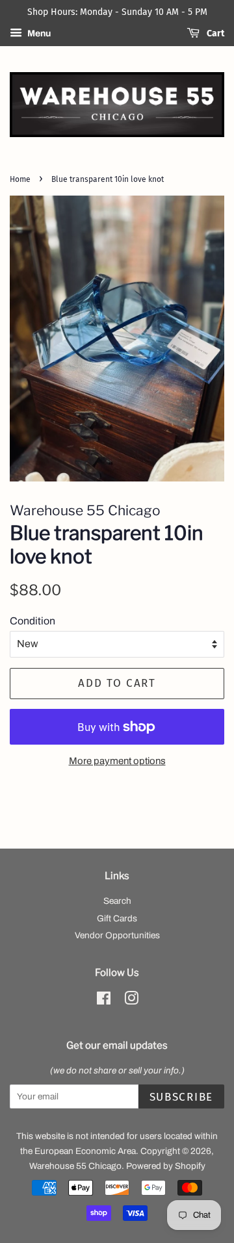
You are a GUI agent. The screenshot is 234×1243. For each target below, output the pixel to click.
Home (20, 179)
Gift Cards (117, 918)
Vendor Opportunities (117, 935)
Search (117, 901)
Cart (214, 33)
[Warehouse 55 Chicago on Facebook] (103, 1001)
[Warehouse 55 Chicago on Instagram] (131, 1001)
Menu (38, 33)
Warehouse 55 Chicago (75, 1166)
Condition (32, 620)
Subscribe (181, 1097)
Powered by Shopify (165, 1166)
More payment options (117, 761)
